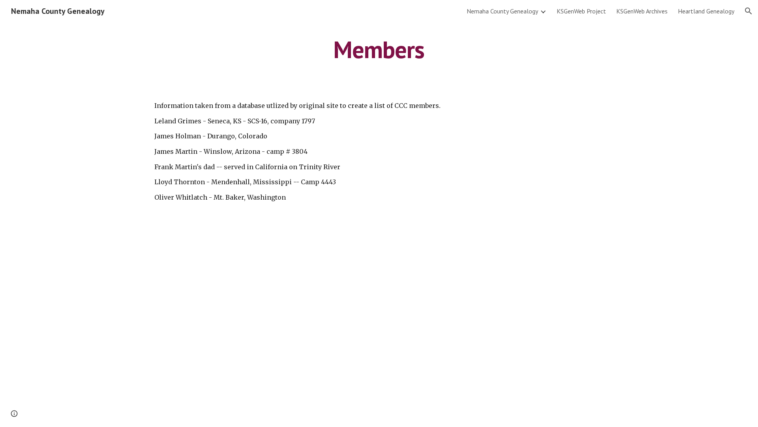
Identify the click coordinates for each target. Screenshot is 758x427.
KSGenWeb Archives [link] (642, 11)
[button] (748, 11)
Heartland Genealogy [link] (706, 11)
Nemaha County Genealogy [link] (502, 11)
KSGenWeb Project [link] (581, 11)
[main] (379, 49)
